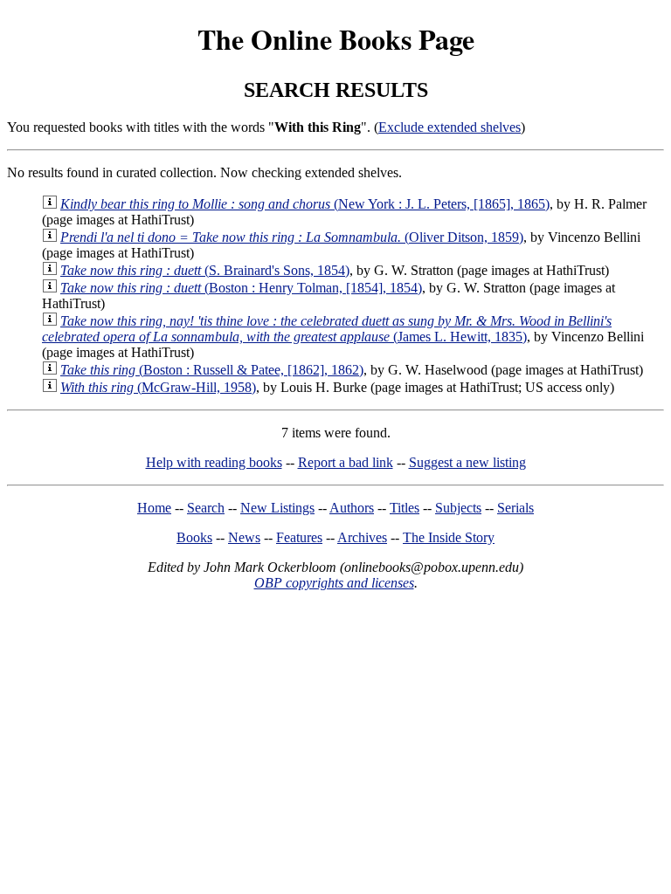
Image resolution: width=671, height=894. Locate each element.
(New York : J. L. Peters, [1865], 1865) (305, 203)
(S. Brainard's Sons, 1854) (204, 270)
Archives (362, 537)
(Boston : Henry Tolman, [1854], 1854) (241, 287)
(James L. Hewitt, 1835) (327, 328)
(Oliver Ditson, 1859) (291, 237)
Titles (404, 507)
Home (154, 507)
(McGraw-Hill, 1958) (158, 387)
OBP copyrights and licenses (334, 582)
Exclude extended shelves (449, 127)
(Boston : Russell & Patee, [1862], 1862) (211, 369)
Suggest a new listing (467, 462)
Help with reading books (214, 462)
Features (299, 537)
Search (206, 507)
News (244, 537)
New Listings (277, 507)
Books (194, 537)
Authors (351, 507)
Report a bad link (345, 462)
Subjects (458, 507)
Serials (515, 507)
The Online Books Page (335, 38)
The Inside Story (449, 537)
